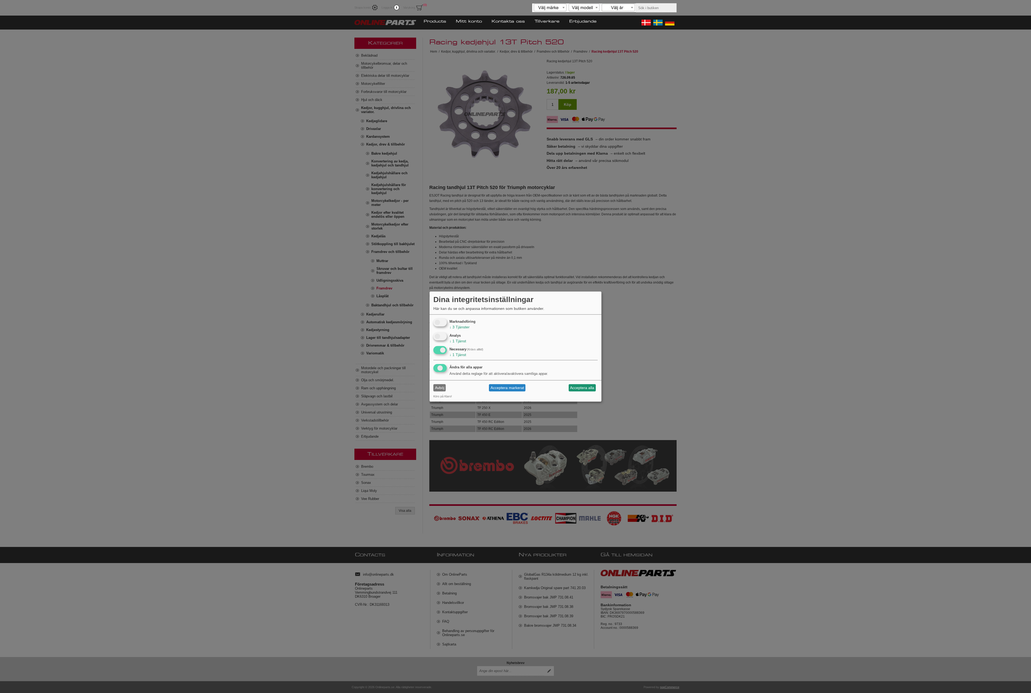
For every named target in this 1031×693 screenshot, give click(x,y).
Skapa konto (362, 7)
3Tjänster (459, 327)
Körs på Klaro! (442, 396)
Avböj (439, 388)
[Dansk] (645, 22)
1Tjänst (457, 341)
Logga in (387, 7)
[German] (669, 22)
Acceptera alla (582, 388)
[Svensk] (657, 22)
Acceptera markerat (507, 388)
